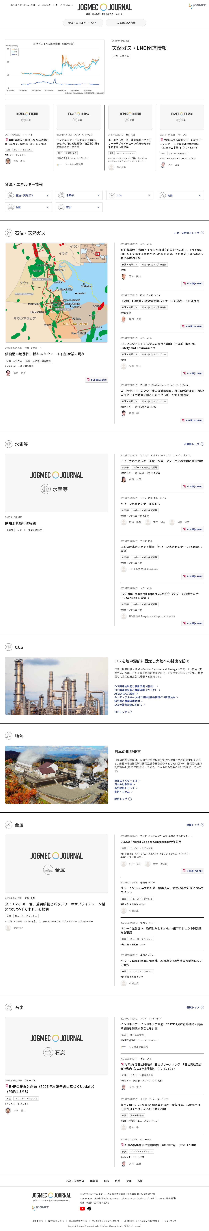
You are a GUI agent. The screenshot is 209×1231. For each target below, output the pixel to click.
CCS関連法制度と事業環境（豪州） (134, 686)
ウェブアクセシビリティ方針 (105, 1221)
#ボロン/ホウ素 (128, 857)
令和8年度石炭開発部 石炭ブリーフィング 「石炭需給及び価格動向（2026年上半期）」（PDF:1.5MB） (181, 143)
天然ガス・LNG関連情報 (139, 47)
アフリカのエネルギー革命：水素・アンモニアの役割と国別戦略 (162, 461)
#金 (127, 853)
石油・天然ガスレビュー (154, 354)
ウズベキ (184, 385)
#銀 (132, 853)
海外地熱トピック (124, 788)
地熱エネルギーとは (125, 780)
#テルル (173, 853)
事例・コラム (122, 791)
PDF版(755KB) (193, 871)
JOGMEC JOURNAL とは (22, 5)
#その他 (134, 904)
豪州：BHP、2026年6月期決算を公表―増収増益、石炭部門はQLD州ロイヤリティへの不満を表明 (160, 1107)
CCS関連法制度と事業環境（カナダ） (136, 690)
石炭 (8, 149)
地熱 (117, 1181)
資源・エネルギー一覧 (81, 23)
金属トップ (193, 825)
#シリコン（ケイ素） (127, 158)
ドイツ (163, 498)
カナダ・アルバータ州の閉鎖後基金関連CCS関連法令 (144, 697)
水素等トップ (191, 444)
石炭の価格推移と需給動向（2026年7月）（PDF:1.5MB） (161, 1145)
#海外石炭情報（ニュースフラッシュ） (74, 158)
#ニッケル (142, 158)
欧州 (142, 295)
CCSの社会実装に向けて (128, 704)
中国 (165, 836)
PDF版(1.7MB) (193, 624)
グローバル (27, 134)
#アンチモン (141, 853)
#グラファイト (124, 161)
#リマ (142, 904)
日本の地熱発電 (123, 784)
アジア (77, 134)
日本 (150, 498)
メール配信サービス (48, 5)
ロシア (157, 295)
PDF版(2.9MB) (193, 487)
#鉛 (127, 976)
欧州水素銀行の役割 (20, 523)
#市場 (123, 269)
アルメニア (172, 385)
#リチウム (112, 161)
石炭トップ (193, 1007)
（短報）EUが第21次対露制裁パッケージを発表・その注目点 (160, 301)
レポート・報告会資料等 (29, 530)
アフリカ (144, 455)
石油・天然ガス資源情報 (38, 360)
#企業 (123, 359)
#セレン (164, 853)
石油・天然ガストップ (186, 233)
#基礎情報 (126, 312)
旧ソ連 (149, 295)
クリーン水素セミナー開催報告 (140, 504)
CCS (106, 1181)
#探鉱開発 (28, 366)
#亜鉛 (133, 976)
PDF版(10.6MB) (192, 421)
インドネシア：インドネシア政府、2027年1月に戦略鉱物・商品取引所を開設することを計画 (78, 143)
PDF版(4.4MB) (193, 374)
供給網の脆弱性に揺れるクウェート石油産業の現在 (45, 353)
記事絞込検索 (128, 23)
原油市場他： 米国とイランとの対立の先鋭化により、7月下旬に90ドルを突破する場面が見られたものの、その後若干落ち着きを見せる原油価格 (162, 254)
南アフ (186, 455)
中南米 (171, 836)
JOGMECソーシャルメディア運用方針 (142, 1221)
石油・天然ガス (121, 55)
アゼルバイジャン (157, 385)
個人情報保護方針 (78, 1221)
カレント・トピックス (23, 149)
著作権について (56, 1221)
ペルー (151, 882)
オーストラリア (160, 1099)
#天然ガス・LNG (147, 406)
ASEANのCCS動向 (124, 693)
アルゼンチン (183, 836)
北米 (128, 134)
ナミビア (177, 455)
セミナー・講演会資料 (178, 153)
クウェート (36, 347)
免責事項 (38, 1221)
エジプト (155, 455)
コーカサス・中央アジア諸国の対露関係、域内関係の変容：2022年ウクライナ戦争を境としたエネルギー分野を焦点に (162, 393)
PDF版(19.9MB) (192, 327)
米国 (133, 134)
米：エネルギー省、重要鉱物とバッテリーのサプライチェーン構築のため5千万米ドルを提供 (130, 143)
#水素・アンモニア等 (149, 472)
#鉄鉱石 (134, 944)
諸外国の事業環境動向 (127, 701)
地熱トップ (120, 799)
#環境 (146, 515)
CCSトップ (120, 712)
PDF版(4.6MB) (193, 530)
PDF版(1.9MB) (193, 284)
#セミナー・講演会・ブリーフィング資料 (178, 158)
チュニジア (166, 455)
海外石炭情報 (71, 153)
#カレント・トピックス (15, 154)
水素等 (9, 530)
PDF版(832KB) (97, 380)
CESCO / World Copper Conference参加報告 (151, 842)
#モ (139, 857)
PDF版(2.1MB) (193, 577)
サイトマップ (170, 1221)
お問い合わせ (67, 5)
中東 (27, 347)
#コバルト (112, 158)
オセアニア (145, 1099)
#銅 (122, 853)
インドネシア (87, 134)
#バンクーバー (138, 161)
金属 (111, 153)
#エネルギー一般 (13, 366)
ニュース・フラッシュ (126, 153)
